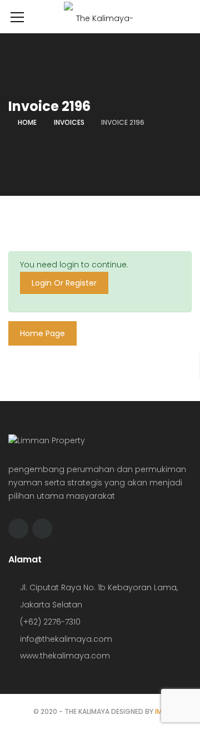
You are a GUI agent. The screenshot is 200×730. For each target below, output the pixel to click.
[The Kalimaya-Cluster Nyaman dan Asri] (100, 21)
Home (27, 122)
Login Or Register (64, 282)
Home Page (42, 333)
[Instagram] (42, 529)
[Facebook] (18, 529)
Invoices (69, 122)
